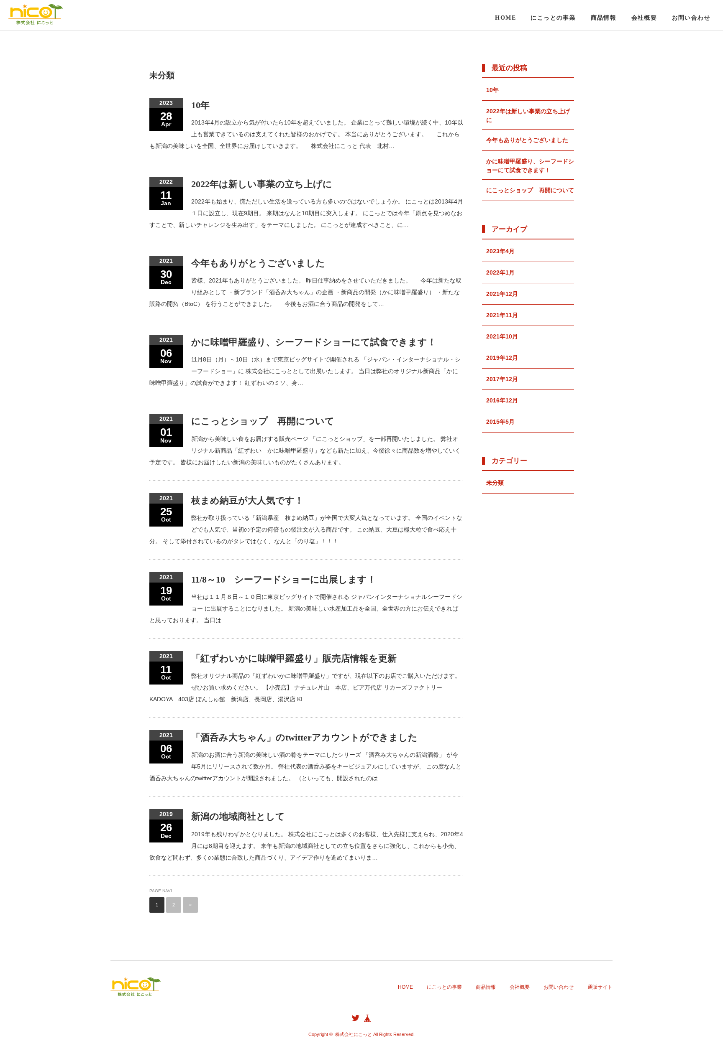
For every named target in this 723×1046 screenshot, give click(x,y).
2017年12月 (502, 379)
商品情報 (604, 18)
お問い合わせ (691, 18)
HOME (505, 18)
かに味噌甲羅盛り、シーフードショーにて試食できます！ (313, 342)
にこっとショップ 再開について (262, 421)
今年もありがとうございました (258, 263)
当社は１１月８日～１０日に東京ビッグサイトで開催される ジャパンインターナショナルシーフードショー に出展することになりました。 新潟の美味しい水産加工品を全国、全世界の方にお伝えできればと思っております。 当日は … (305, 608)
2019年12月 (502, 357)
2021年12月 (502, 293)
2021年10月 (502, 336)
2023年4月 (500, 251)
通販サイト (600, 987)
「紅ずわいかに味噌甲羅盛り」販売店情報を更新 (294, 658)
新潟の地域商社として (238, 816)
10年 (200, 105)
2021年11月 (502, 315)
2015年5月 (500, 421)
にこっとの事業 (553, 18)
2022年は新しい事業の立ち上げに (261, 184)
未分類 (495, 482)
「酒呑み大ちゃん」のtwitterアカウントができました (304, 737)
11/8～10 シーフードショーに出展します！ (283, 579)
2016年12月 (502, 400)
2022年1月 (500, 272)
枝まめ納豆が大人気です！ (247, 500)
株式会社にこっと (353, 1034)
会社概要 (644, 18)
